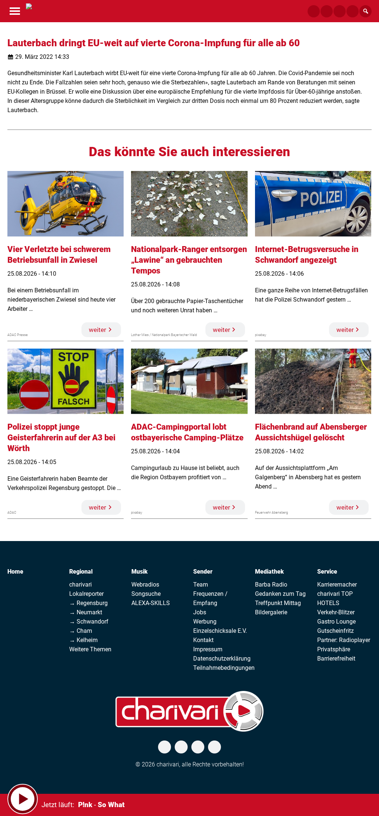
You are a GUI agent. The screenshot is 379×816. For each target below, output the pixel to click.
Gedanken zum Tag (280, 593)
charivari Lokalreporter (86, 589)
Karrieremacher (337, 584)
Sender (202, 571)
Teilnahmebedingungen (224, 667)
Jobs (199, 612)
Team (200, 584)
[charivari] (29, 10)
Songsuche (146, 593)
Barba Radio (271, 584)
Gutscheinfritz (335, 630)
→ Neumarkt (85, 612)
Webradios (145, 584)
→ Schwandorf (88, 621)
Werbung (205, 621)
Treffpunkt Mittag (278, 603)
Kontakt (203, 640)
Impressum (207, 649)
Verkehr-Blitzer (336, 612)
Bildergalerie (271, 612)
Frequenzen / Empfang (210, 598)
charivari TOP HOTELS (335, 598)
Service (327, 571)
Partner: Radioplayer (343, 640)
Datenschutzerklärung (222, 658)
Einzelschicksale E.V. (220, 630)
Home (15, 571)
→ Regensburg (88, 603)
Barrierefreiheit (336, 658)
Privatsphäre (333, 649)
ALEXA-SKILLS (150, 603)
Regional (81, 571)
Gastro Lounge (336, 621)
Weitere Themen (90, 649)
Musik (139, 571)
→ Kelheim (83, 640)
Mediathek (269, 571)
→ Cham (80, 630)
